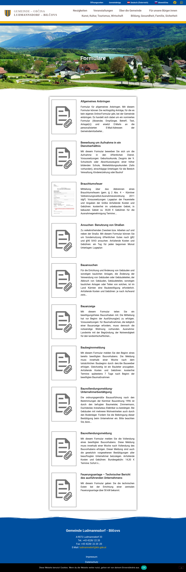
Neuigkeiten (80, 10)
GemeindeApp (115, 2)
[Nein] (181, 567)
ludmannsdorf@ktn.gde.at (92, 547)
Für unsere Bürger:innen (163, 10)
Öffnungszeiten (96, 2)
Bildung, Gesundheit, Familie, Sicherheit (154, 15)
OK (144, 567)
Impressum (91, 556)
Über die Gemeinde (130, 10)
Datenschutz (91, 562)
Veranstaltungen (103, 10)
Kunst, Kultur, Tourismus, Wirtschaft (102, 15)
